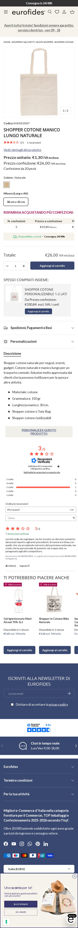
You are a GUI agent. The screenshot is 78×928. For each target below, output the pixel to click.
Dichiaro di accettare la (42, 704)
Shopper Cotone (63, 42)
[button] (72, 12)
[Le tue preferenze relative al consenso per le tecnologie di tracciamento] (6, 921)
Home (7, 42)
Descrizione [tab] (12, 353)
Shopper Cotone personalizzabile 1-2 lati (46, 291)
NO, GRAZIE (21, 912)
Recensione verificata (18, 533)
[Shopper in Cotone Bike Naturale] (55, 598)
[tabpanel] (39, 390)
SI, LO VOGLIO (21, 904)
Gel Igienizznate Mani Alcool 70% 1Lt (18, 620)
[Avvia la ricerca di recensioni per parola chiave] (73, 518)
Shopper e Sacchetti (23, 42)
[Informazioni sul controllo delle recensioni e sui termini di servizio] (58, 466)
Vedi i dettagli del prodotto (22, 150)
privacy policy (58, 704)
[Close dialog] (74, 876)
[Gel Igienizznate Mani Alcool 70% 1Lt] (19, 598)
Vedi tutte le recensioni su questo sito (42, 472)
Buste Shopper (44, 42)
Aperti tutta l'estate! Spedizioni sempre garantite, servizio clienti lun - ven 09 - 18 (39, 27)
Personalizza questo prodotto (39, 431)
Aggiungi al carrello (52, 265)
